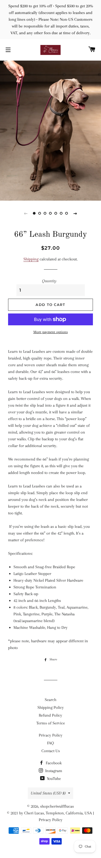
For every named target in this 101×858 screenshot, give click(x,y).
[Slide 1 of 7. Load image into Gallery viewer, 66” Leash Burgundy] (34, 213)
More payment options (50, 332)
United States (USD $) (48, 793)
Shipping (31, 259)
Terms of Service (50, 723)
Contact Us (50, 750)
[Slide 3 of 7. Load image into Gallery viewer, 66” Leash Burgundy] (45, 213)
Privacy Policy (50, 735)
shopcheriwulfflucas (57, 806)
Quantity (49, 280)
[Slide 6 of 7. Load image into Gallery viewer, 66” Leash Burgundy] (61, 213)
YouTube (53, 778)
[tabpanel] (50, 130)
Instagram (53, 770)
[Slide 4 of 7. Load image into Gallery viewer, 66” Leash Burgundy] (50, 213)
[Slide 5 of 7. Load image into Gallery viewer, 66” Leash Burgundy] (56, 213)
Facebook (53, 763)
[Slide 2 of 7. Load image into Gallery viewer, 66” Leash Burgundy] (40, 213)
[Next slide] (75, 213)
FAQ (50, 743)
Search (50, 699)
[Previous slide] (26, 213)
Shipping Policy (50, 707)
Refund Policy (50, 715)
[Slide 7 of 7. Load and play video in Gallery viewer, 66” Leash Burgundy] (66, 213)
